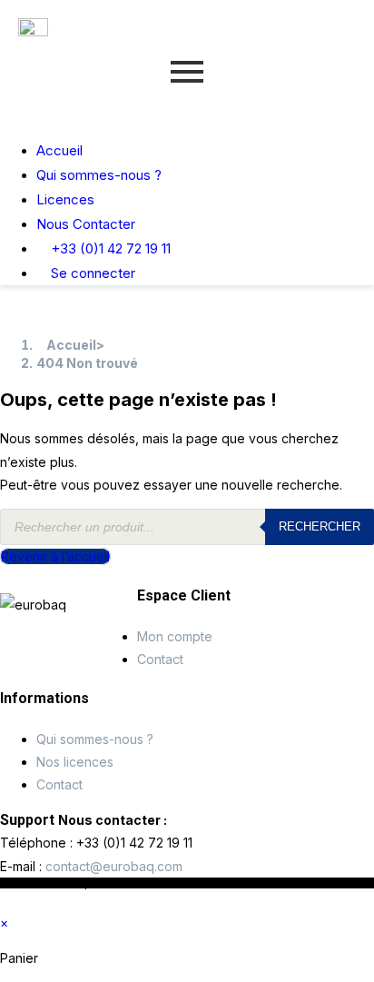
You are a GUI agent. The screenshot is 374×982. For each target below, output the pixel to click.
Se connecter (91, 273)
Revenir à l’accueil (55, 556)
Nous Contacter (85, 224)
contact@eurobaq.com (113, 866)
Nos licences (74, 761)
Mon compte (174, 636)
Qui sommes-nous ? (99, 175)
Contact (160, 659)
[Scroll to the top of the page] (5, 900)
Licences (65, 199)
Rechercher (319, 526)
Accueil (59, 150)
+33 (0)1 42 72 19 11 (109, 248)
